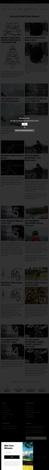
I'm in (12, 457)
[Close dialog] (31, 444)
